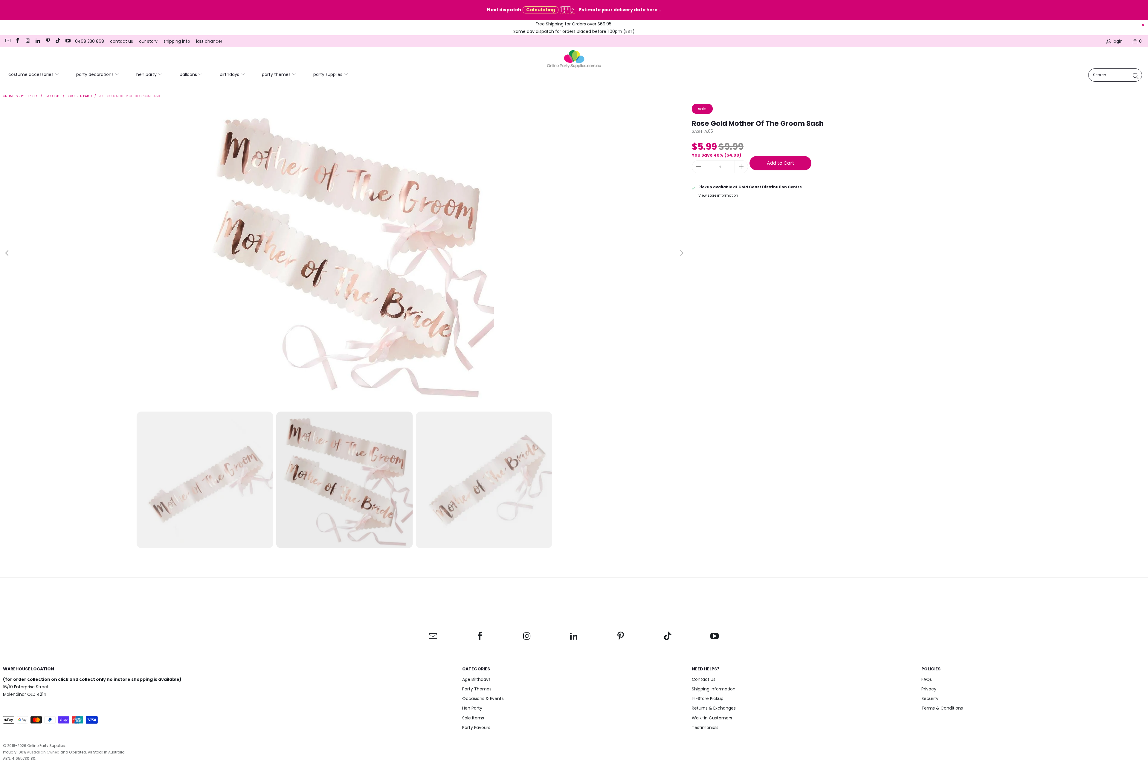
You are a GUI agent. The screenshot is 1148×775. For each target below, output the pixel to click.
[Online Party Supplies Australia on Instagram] (27, 41)
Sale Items (473, 718)
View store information (718, 195)
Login (1118, 41)
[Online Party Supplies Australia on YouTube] (68, 41)
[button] (34, 74)
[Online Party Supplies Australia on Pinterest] (48, 41)
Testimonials (705, 727)
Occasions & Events (483, 698)
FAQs (926, 679)
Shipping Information (713, 689)
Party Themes (476, 689)
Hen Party (472, 708)
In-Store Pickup (707, 698)
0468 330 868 (89, 41)
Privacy (928, 689)
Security (929, 698)
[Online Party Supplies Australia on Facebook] (18, 41)
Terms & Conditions (942, 708)
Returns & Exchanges (714, 708)
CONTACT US (121, 41)
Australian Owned (43, 752)
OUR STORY (148, 41)
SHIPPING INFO (177, 41)
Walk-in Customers (712, 718)
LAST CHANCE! (209, 41)
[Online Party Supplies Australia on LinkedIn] (38, 41)
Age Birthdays (476, 679)
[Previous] (7, 253)
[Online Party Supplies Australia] (574, 59)
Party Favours (476, 727)
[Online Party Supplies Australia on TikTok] (58, 41)
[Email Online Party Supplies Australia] (7, 41)
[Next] (681, 253)
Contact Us (703, 679)
